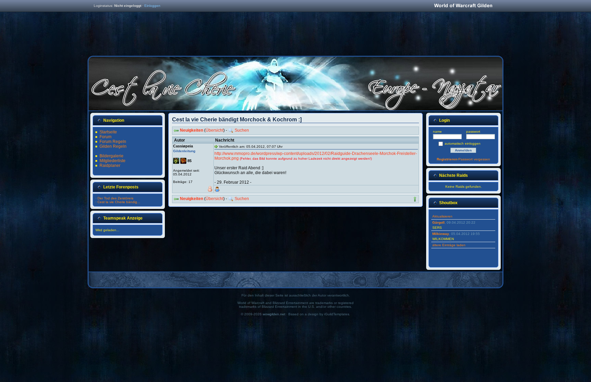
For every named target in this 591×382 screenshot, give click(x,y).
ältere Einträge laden (448, 245)
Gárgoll (438, 222)
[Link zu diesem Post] (216, 146)
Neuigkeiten (191, 130)
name (437, 131)
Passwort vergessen (474, 159)
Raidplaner (110, 165)
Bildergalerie (111, 156)
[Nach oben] (415, 199)
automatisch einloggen (463, 143)
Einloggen (152, 6)
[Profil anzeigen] (217, 189)
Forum (105, 136)
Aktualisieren (442, 216)
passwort (473, 131)
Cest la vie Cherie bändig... (118, 202)
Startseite (108, 132)
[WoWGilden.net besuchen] (463, 6)
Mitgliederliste (113, 160)
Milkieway (440, 234)
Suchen (242, 130)
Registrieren (447, 159)
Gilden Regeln (113, 146)
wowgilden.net (274, 314)
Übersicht (214, 130)
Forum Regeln (113, 141)
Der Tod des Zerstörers (115, 198)
